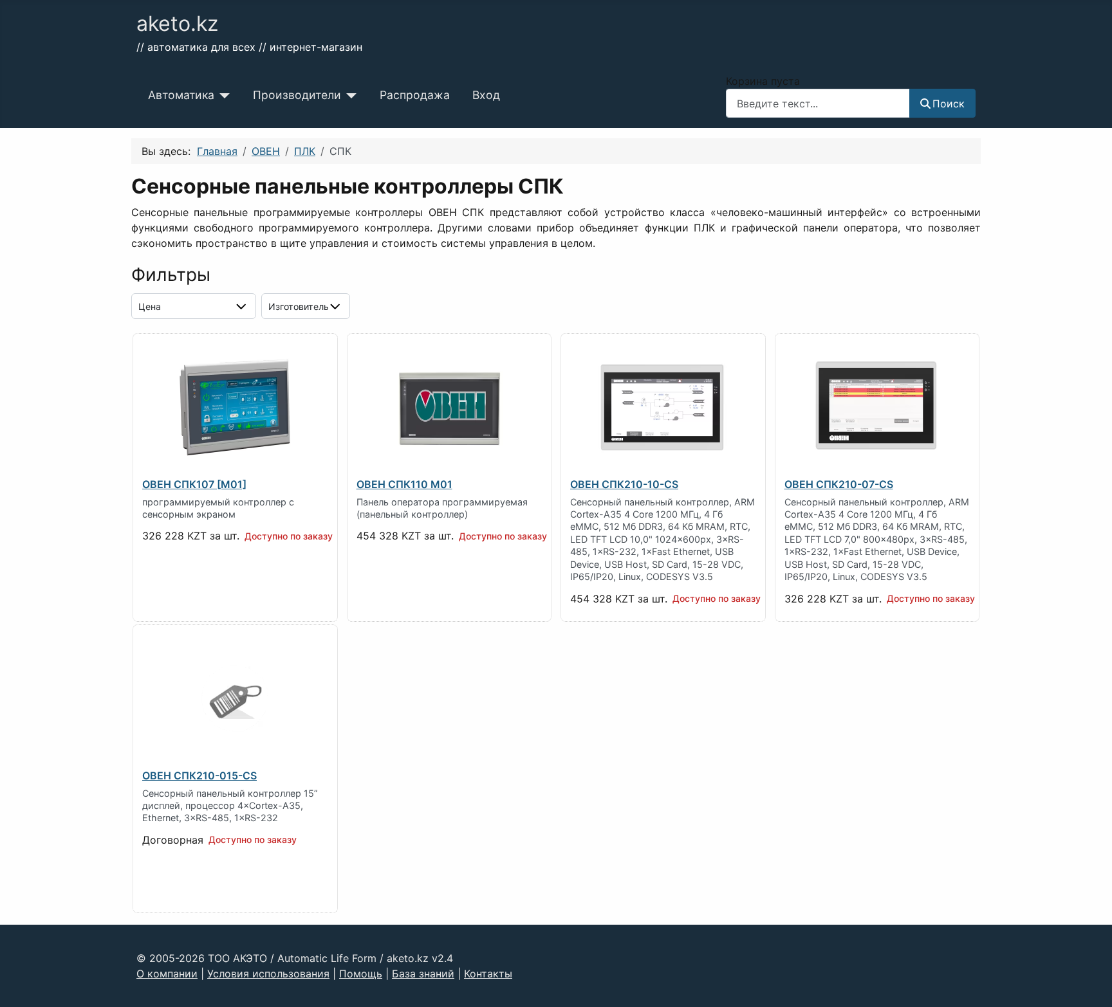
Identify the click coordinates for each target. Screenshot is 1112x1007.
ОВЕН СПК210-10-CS (624, 484)
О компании (167, 973)
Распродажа (415, 95)
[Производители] (349, 95)
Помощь (360, 973)
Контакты (488, 973)
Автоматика (181, 95)
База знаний (423, 973)
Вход (486, 95)
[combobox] (818, 103)
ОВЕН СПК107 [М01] (194, 484)
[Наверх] (1089, 983)
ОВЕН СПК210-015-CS (199, 775)
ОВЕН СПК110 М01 (404, 484)
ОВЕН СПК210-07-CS (838, 484)
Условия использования (268, 973)
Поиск (948, 103)
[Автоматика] (222, 95)
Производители (297, 95)
